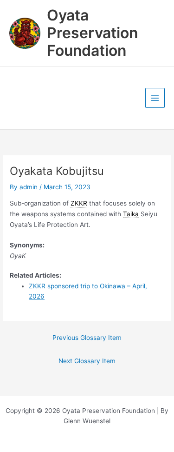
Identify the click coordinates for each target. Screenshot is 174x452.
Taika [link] (131, 214)
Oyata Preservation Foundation (92, 33)
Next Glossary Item (87, 361)
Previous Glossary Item (87, 337)
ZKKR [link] (79, 203)
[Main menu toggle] (155, 98)
